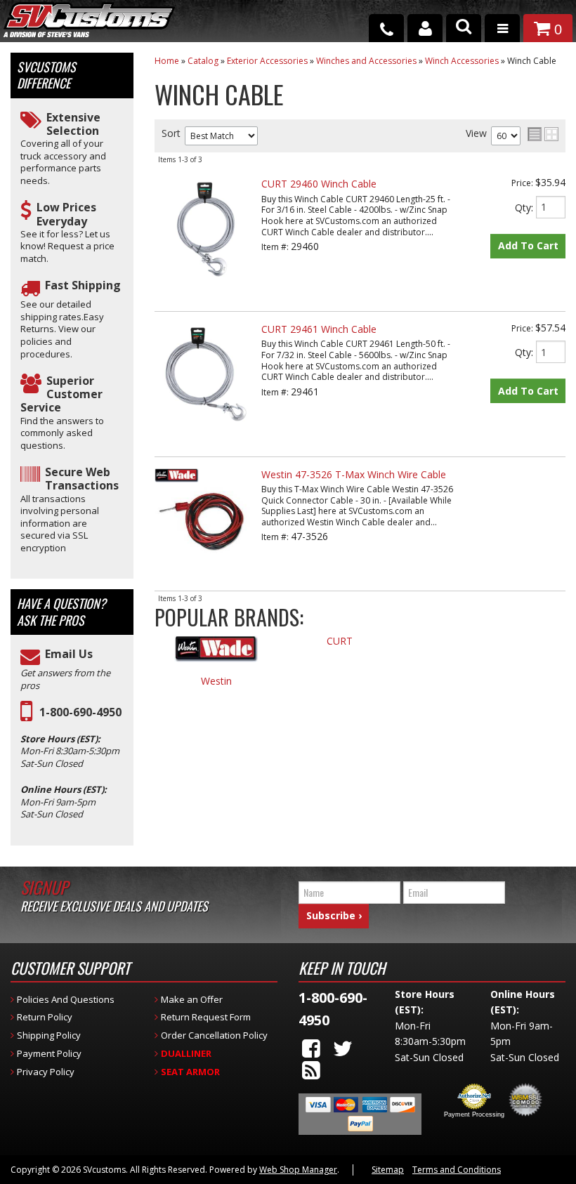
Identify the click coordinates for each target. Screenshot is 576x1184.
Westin (216, 682)
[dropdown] (502, 28)
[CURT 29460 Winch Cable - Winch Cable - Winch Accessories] (206, 287)
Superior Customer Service (61, 394)
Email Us (69, 654)
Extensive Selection (73, 124)
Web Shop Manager (298, 1170)
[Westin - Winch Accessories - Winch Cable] (216, 656)
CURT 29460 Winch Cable (319, 183)
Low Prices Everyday (66, 214)
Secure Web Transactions (82, 479)
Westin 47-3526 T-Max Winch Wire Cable (353, 474)
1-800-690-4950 (80, 712)
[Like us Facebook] (311, 1048)
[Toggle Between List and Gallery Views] (543, 134)
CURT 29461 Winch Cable (319, 329)
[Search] (463, 28)
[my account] (425, 28)
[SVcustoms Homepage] (89, 26)
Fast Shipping (83, 285)
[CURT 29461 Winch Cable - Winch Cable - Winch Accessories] (206, 432)
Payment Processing (474, 1114)
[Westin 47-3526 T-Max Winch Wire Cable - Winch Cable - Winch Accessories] (206, 567)
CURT (340, 641)
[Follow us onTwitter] (343, 1048)
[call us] (386, 28)
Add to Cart (528, 245)
